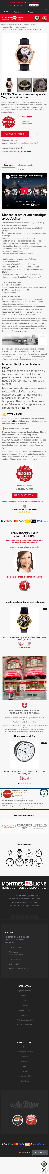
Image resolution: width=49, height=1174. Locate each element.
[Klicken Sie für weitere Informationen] (24, 799)
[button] (18, 9)
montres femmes (29, 25)
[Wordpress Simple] (13, 917)
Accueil (3, 25)
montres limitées (7, 27)
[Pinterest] (27, 917)
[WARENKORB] (30, 9)
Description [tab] (8, 165)
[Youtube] (36, 917)
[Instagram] (22, 917)
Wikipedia (23, 331)
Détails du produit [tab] (25, 165)
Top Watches (28, 486)
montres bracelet (15, 25)
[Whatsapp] (31, 917)
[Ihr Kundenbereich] (39, 11)
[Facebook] (17, 917)
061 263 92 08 (26, 152)
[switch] (44, 1170)
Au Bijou (14, 421)
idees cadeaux (21, 27)
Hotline (24, 407)
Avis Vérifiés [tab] (22, 169)
